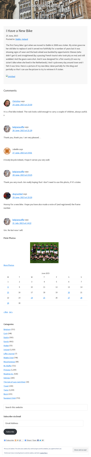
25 (44, 298)
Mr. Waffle (7, 366)
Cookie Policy (44, 453)
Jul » (11, 312)
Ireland (25, 39)
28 (81, 298)
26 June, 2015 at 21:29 (22, 130)
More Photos (9, 265)
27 (69, 298)
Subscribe (10, 431)
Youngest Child (10, 398)
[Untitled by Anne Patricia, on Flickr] (10, 76)
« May (6, 312)
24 (32, 298)
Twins (6, 390)
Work (6, 394)
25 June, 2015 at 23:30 (22, 104)
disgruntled (17, 194)
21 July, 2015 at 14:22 (21, 223)
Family (6, 341)
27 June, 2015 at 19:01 (22, 152)
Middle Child (8, 357)
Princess (7, 370)
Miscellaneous (9, 361)
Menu (47, 15)
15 (8, 292)
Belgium (7, 329)
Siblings (7, 378)
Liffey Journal (9, 353)
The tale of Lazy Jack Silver (14, 382)
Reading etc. (9, 374)
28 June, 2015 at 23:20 (22, 197)
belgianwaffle (45, 5)
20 (69, 292)
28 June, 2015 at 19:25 (22, 175)
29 (8, 303)
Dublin (18, 39)
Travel (6, 386)
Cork (5, 333)
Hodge (6, 345)
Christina (16, 101)
